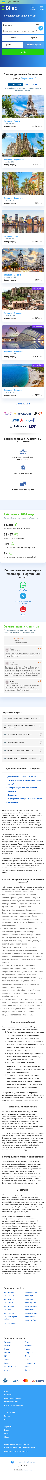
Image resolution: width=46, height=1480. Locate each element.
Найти (23, 51)
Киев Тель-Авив (31, 1292)
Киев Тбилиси (9, 1296)
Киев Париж (8, 1303)
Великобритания (10, 1366)
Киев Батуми (29, 1296)
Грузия (27, 1342)
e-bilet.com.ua (27, 1470)
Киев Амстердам (31, 1313)
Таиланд (28, 1366)
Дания (27, 1370)
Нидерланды (30, 1363)
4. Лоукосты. (11, 795)
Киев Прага (29, 1299)
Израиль (7, 1346)
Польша (7, 1352)
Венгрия (7, 1370)
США (5, 1356)
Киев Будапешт (30, 1303)
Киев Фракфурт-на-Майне (11, 1318)
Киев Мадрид (9, 1306)
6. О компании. (12, 802)
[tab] (15, 84)
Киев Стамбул (9, 1299)
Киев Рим (7, 1310)
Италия (6, 1349)
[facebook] (12, 1462)
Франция (7, 1359)
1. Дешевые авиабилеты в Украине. (21, 777)
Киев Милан (29, 1310)
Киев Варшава (9, 1292)
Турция (27, 1356)
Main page (7, 7)
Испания (28, 1346)
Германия (7, 1342)
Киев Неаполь (9, 1313)
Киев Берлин (30, 1317)
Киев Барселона (31, 1306)
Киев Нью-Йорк (30, 1320)
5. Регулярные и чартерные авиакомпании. (24, 799)
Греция (6, 1363)
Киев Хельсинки (10, 1324)
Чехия (27, 1359)
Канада (27, 1349)
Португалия (29, 1352)
